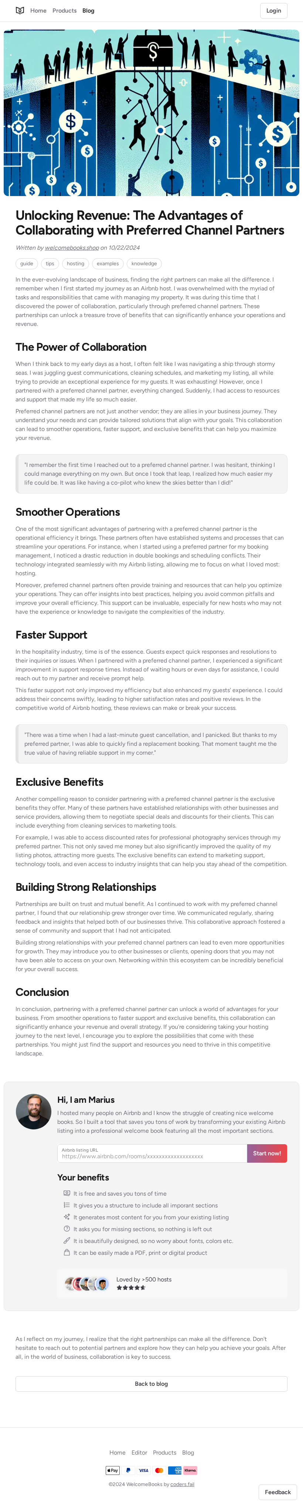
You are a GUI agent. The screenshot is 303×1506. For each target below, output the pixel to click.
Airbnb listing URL (80, 1150)
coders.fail (182, 1484)
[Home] (20, 10)
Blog (88, 10)
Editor (139, 1452)
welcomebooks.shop (72, 247)
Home (38, 10)
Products (64, 10)
